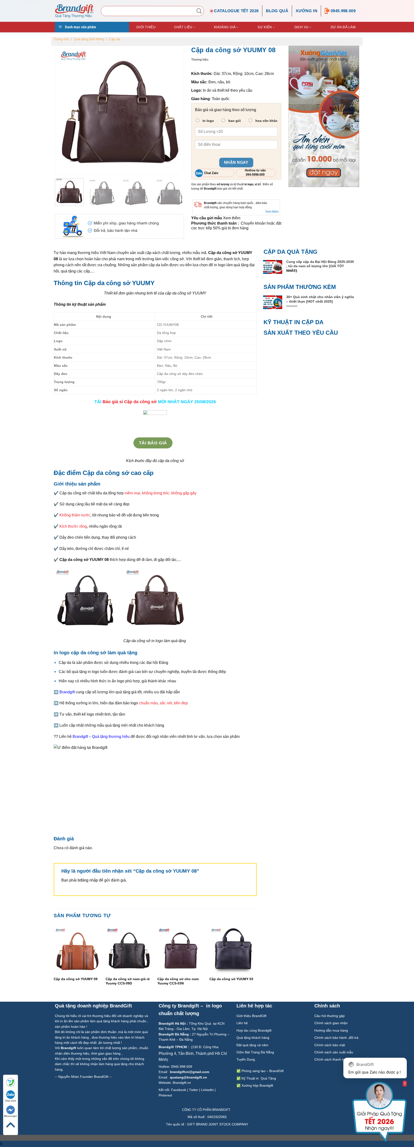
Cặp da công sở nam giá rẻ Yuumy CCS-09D (127, 981)
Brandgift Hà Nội (172, 1023)
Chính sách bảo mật (329, 1045)
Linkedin (207, 1090)
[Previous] (54, 960)
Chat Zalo (10, 1100)
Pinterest (165, 1095)
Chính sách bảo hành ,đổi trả (336, 1038)
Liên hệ (242, 1023)
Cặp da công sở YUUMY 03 (231, 979)
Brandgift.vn (182, 1083)
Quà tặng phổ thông (89, 39)
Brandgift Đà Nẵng (174, 1034)
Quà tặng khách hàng (252, 1038)
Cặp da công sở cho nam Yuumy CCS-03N (178, 981)
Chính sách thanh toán (332, 1059)
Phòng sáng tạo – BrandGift (262, 1071)
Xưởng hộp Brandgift (257, 1085)
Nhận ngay (236, 162)
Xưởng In (306, 11)
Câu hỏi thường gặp (329, 1016)
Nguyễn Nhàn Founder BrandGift (83, 1077)
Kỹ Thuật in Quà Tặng (259, 1078)
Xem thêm (272, 211)
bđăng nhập (88, 880)
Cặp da (114, 39)
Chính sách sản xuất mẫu (333, 1052)
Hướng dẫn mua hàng (331, 1030)
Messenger (10, 1116)
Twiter (193, 1090)
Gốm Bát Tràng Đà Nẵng (255, 1052)
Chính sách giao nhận (331, 1023)
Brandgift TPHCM (173, 1047)
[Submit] (199, 11)
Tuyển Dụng (245, 1059)
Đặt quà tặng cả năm (252, 1045)
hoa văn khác (265, 121)
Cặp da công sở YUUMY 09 (76, 979)
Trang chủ (61, 39)
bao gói (234, 121)
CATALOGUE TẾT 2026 (236, 11)
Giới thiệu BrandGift (251, 1016)
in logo (207, 121)
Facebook (178, 1090)
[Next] (256, 960)
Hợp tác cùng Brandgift (253, 1030)
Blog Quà (277, 11)
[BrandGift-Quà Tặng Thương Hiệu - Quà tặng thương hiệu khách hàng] (74, 11)
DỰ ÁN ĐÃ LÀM (343, 27)
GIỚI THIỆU (145, 27)
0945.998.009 (343, 11)
